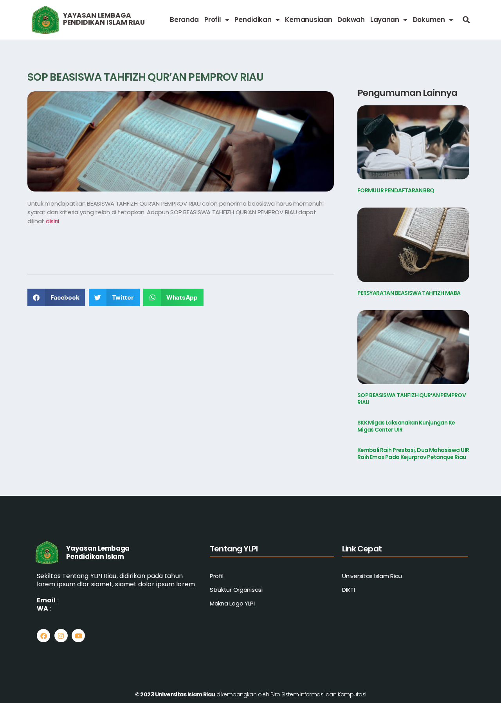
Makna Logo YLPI (232, 603)
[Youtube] (78, 635)
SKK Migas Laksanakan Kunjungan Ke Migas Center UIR (406, 426)
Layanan (384, 19)
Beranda (184, 19)
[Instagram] (61, 635)
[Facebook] (43, 635)
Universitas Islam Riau (372, 576)
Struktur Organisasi (236, 590)
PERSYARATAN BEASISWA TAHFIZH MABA (409, 293)
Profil (212, 19)
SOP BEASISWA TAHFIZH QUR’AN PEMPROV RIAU (411, 398)
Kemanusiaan (308, 19)
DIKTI (348, 590)
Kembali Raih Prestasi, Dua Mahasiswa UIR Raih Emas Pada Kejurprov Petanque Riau (413, 453)
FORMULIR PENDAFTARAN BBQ (395, 190)
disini (52, 221)
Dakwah (350, 19)
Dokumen (429, 19)
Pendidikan (252, 19)
